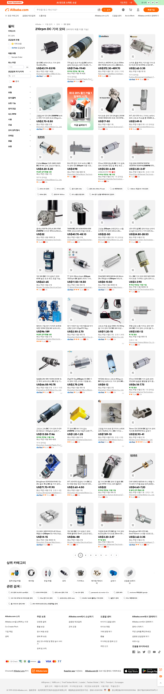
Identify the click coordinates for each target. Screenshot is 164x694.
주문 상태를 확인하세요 (141, 631)
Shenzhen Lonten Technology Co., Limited (142, 240)
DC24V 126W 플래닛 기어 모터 (92, 598)
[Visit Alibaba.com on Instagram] (149, 651)
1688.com (56, 682)
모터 (58, 24)
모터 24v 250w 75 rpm (97, 189)
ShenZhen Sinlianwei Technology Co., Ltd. (142, 174)
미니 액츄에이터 (131, 598)
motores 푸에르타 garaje (138, 592)
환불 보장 (40, 627)
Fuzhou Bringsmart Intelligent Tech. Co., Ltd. (142, 77)
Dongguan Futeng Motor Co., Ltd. (142, 342)
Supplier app (69, 671)
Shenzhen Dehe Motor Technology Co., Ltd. (80, 174)
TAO (102, 682)
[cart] (131, 10)
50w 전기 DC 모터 (46, 598)
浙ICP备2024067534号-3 (147, 690)
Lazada (82, 682)
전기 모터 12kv (77, 189)
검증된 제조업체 (75, 622)
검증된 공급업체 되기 (140, 636)
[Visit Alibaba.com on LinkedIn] (138, 651)
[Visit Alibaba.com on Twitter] (144, 651)
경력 (7, 636)
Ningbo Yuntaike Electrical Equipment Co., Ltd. (49, 287)
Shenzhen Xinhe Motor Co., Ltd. (110, 240)
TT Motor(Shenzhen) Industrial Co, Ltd (80, 287)
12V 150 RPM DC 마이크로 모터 (22, 598)
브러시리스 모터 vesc (67, 598)
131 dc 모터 (60, 189)
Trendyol (109, 682)
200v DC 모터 (44, 189)
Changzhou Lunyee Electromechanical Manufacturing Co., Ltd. (80, 240)
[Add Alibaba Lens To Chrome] (39, 670)
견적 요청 (72, 627)
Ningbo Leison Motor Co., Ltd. (141, 440)
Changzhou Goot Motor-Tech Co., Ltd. (111, 440)
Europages (119, 682)
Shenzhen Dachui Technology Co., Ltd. (142, 392)
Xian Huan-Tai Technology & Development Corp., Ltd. (142, 289)
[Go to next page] (116, 555)
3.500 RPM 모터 (41, 592)
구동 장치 (49, 24)
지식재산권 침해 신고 (108, 641)
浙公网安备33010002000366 (124, 690)
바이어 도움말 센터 (108, 622)
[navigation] (19, 290)
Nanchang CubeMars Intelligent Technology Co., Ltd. (111, 74)
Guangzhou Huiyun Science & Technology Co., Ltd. (111, 127)
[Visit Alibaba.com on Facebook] (133, 651)
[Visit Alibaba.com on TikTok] (159, 651)
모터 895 (119, 592)
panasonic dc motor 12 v (100, 592)
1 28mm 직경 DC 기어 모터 (139, 189)
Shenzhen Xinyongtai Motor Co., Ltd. (142, 127)
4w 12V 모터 (79, 592)
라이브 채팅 (105, 627)
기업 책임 (9, 631)
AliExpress (45, 682)
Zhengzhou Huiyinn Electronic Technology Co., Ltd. (49, 339)
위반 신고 (104, 646)
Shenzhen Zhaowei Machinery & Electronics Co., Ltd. (111, 287)
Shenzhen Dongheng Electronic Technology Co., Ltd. (80, 440)
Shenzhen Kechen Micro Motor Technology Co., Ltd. (80, 390)
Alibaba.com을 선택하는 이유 (16, 622)
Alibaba (38, 24)
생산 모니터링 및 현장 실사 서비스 (49, 642)
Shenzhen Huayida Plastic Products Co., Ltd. (80, 79)
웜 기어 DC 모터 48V (18, 604)
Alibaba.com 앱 (91, 671)
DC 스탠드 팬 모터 (78, 194)
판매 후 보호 (42, 636)
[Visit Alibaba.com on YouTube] (154, 651)
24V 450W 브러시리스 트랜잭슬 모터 (45, 604)
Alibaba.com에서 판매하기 (142, 622)
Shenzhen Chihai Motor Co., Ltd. (49, 180)
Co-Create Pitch (11, 627)
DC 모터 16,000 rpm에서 (19, 592)
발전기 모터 (115, 598)
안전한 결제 (41, 622)
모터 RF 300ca (59, 194)
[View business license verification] (105, 690)
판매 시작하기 (137, 627)
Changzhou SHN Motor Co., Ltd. (48, 390)
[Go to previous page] (75, 555)
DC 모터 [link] (67, 24)
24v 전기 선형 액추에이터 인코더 (103, 194)
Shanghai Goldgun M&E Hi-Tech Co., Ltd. (49, 74)
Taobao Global (92, 682)
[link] (160, 669)
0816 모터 (43, 194)
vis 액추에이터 (117, 189)
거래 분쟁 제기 (106, 631)
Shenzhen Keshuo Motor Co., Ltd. (80, 337)
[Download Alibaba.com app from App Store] (131, 670)
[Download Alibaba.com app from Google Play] (150, 670)
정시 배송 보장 (42, 631)
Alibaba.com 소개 (12, 616)
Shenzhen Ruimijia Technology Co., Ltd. (111, 179)
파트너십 (135, 641)
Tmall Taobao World (69, 682)
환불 (102, 636)
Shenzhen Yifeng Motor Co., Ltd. (49, 127)
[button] (99, 9)
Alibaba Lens (19, 671)
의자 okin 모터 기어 (61, 592)
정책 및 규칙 (42, 648)
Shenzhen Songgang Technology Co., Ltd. (49, 240)
